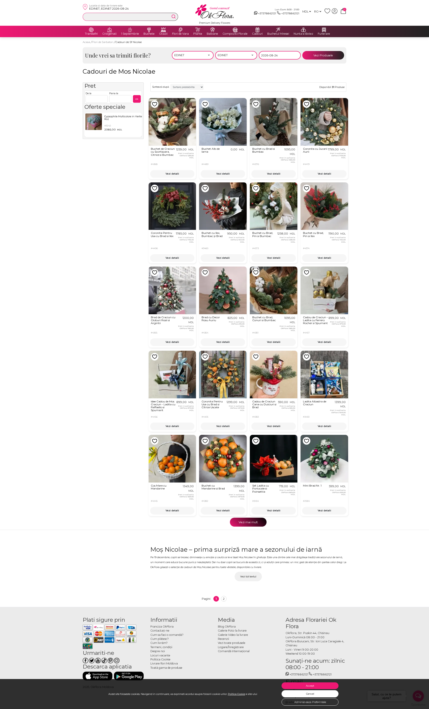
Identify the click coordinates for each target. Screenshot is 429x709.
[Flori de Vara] (180, 29)
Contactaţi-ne (159, 630)
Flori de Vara (180, 33)
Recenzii (223, 639)
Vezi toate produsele (231, 643)
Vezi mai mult (248, 522)
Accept (310, 685)
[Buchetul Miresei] (278, 29)
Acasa (86, 42)
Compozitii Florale (235, 33)
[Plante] (197, 29)
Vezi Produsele (323, 55)
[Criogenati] (109, 29)
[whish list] (328, 13)
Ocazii (163, 33)
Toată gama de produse (166, 667)
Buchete (149, 33)
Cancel (310, 693)
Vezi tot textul (248, 576)
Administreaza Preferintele (310, 702)
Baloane (212, 33)
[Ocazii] (163, 29)
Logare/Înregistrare (231, 647)
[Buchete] (149, 29)
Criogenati (109, 33)
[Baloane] (212, 29)
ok (136, 98)
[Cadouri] (257, 29)
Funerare (324, 33)
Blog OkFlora (227, 626)
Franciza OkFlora (162, 626)
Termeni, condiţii (161, 647)
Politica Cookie (236, 694)
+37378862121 (267, 13)
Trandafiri (91, 33)
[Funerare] (324, 29)
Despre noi (157, 651)
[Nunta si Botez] (303, 29)
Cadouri (257, 33)
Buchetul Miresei (278, 33)
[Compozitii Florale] (235, 29)
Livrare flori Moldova (164, 663)
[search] (174, 17)
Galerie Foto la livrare (232, 630)
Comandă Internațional (234, 651)
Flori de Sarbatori (103, 42)
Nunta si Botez (303, 33)
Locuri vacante (160, 655)
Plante (197, 33)
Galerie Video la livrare (233, 634)
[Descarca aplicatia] (97, 676)
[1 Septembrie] (130, 29)
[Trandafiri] (91, 29)
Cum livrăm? (159, 643)
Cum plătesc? (159, 639)
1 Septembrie (130, 33)
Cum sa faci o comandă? (166, 634)
